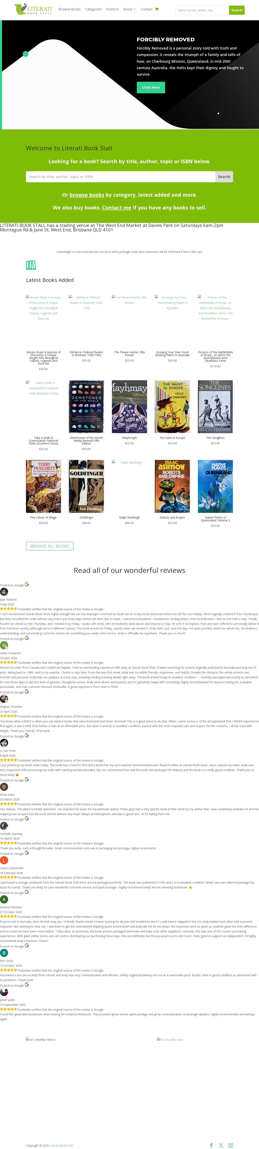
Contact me (116, 207)
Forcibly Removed (166, 39)
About (127, 9)
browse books (87, 194)
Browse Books (70, 9)
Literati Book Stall (61, 1145)
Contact (147, 9)
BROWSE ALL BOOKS (49, 546)
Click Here (151, 87)
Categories (93, 9)
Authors (112, 9)
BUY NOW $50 (43, 1092)
